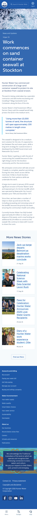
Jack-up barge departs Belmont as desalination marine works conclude (24, 252)
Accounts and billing (9, 371)
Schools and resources (9, 439)
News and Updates (10, 33)
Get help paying (7, 382)
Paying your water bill (9, 378)
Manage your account (9, 386)
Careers (4, 435)
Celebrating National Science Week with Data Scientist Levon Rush (24, 279)
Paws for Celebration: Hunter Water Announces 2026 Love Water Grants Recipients (24, 309)
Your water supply (8, 399)
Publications (6, 443)
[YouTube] (15, 498)
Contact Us (7, 481)
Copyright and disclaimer (12, 485)
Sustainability (6, 414)
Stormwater (6, 418)
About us (5, 424)
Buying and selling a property (12, 389)
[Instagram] (10, 498)
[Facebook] (4, 498)
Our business (6, 428)
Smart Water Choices (9, 407)
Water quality (6, 403)
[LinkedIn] (21, 498)
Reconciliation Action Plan (10, 432)
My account (6, 375)
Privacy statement (19, 481)
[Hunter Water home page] (4, 4)
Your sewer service (8, 411)
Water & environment (10, 396)
